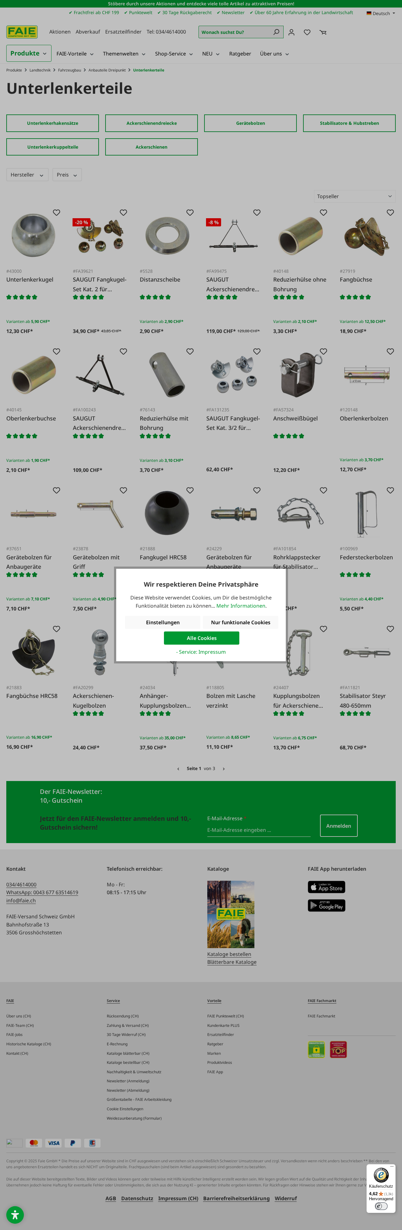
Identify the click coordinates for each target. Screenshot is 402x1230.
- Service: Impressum (201, 651)
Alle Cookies (202, 638)
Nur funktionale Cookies (240, 622)
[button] (15, 1215)
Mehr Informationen (240, 605)
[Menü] (392, 1168)
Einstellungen (163, 622)
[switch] (381, 1206)
